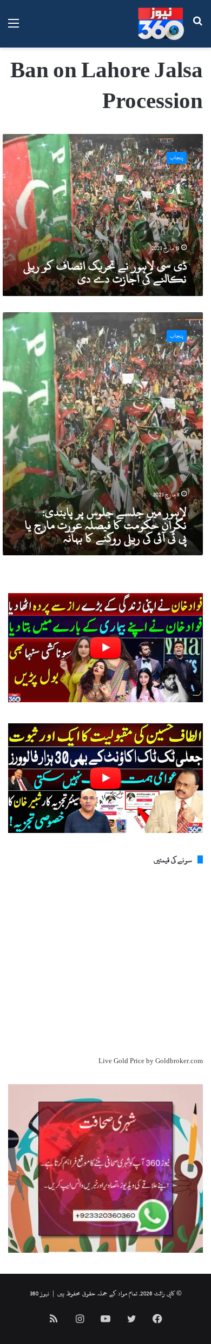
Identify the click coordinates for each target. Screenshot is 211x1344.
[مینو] (13, 28)
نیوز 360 (39, 1293)
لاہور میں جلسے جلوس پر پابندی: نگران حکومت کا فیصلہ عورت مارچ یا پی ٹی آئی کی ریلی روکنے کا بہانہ (106, 525)
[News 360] (161, 24)
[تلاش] (197, 28)
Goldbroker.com (179, 1061)
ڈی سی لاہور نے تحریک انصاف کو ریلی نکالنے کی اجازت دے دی (105, 272)
